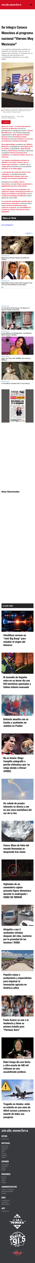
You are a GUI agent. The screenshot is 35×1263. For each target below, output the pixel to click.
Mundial (3, 1157)
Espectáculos (4, 1148)
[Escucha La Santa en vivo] (17, 1239)
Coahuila (3, 1182)
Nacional (3, 1153)
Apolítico (3, 1168)
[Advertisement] (17, 442)
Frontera (3, 1179)
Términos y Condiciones (7, 1189)
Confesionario (5, 1164)
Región (3, 1180)
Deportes (3, 1149)
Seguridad (4, 1155)
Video (2, 1151)
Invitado (3, 1170)
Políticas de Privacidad (7, 1191)
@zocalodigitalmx (7, 225)
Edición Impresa (5, 1204)
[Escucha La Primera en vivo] (17, 1221)
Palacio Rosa (4, 1166)
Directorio (3, 1193)
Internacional (4, 1146)
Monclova (3, 1177)
